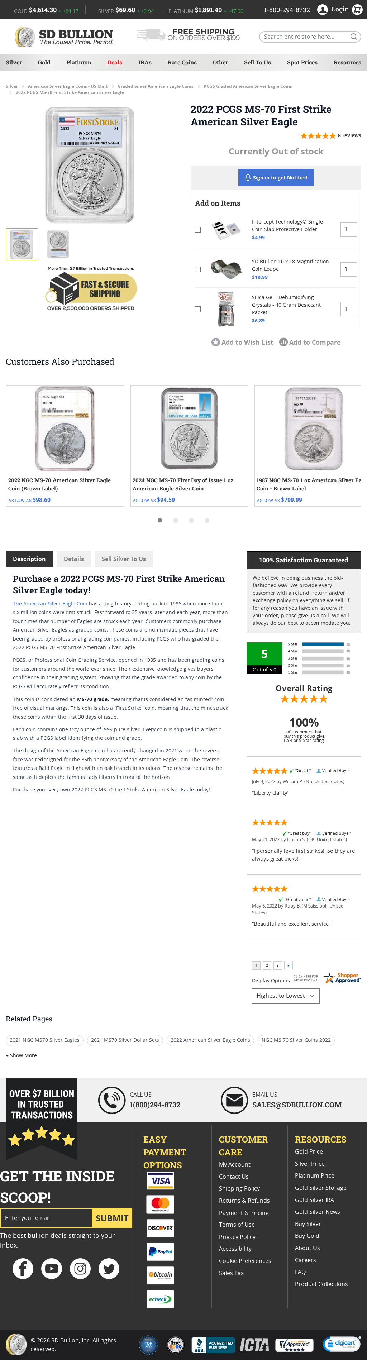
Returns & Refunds (244, 1201)
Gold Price (309, 1152)
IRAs (145, 62)
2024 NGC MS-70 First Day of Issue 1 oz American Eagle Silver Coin (183, 484)
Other (220, 62)
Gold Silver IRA (314, 1200)
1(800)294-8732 (155, 1104)
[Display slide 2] (176, 520)
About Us (307, 1248)
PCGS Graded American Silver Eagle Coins (248, 86)
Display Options (271, 980)
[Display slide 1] (160, 520)
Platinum (78, 62)
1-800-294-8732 (287, 9)
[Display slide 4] (207, 520)
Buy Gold (307, 1236)
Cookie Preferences (245, 1261)
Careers (305, 1260)
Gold (44, 62)
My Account (235, 1165)
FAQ (300, 1272)
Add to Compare (315, 342)
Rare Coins (182, 62)
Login (340, 9)
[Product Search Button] (353, 36)
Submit (112, 1218)
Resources (347, 62)
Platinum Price (314, 1176)
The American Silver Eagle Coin (50, 604)
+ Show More (21, 1055)
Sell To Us (257, 62)
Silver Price (310, 1164)
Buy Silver (308, 1224)
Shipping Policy (239, 1189)
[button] (91, 165)
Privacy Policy (237, 1237)
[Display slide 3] (191, 520)
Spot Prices (302, 62)
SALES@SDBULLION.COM (297, 1104)
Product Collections (321, 1284)
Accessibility (235, 1249)
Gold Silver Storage (321, 1188)
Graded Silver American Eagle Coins (156, 86)
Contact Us (234, 1177)
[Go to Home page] (65, 37)
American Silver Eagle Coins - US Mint (68, 86)
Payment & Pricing (244, 1213)
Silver (14, 62)
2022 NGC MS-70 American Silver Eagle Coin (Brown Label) (59, 484)
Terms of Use (237, 1225)
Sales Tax (231, 1273)
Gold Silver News (317, 1212)
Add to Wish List (247, 342)
